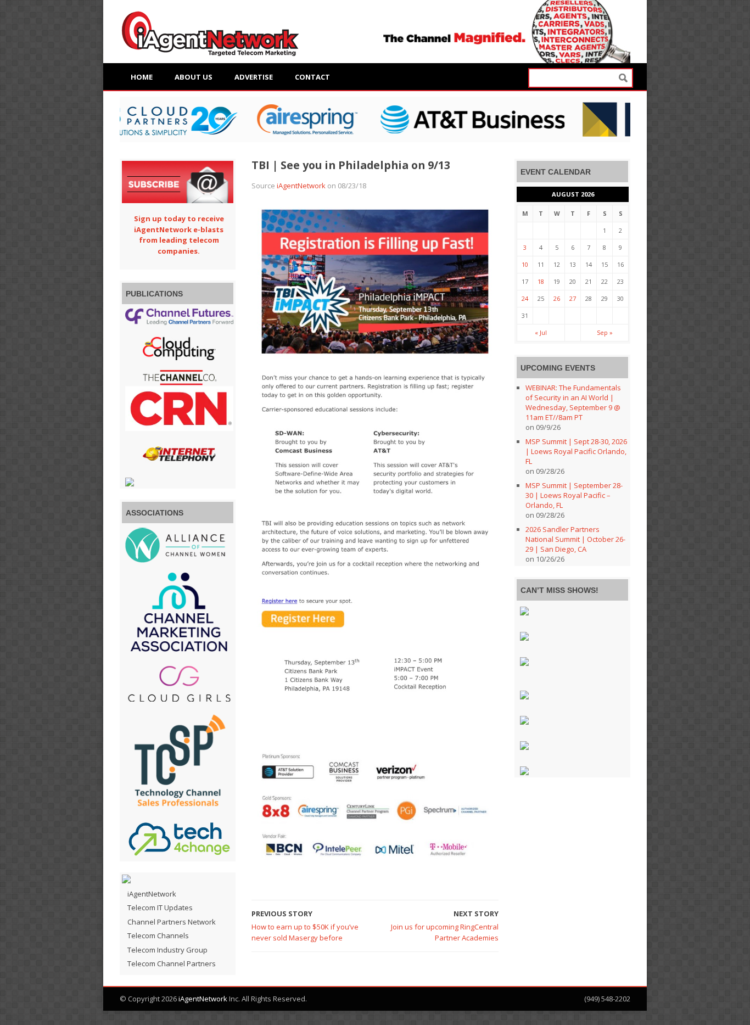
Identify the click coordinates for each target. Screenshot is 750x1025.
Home (142, 77)
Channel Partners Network (171, 922)
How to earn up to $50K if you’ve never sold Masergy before (305, 932)
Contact (312, 77)
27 (572, 298)
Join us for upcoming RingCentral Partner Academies (445, 932)
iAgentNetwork (301, 186)
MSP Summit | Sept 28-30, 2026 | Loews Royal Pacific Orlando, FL (576, 451)
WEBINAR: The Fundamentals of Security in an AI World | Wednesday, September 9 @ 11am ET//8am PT (573, 402)
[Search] (623, 78)
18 (541, 281)
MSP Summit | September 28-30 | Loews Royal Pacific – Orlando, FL (574, 495)
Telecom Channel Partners (171, 963)
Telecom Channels (158, 935)
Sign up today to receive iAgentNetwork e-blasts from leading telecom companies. (179, 235)
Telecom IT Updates (160, 907)
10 (525, 264)
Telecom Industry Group (167, 950)
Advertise (253, 77)
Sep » (605, 332)
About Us (193, 77)
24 (525, 298)
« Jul (541, 332)
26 (556, 298)
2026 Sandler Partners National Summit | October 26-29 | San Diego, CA (575, 539)
